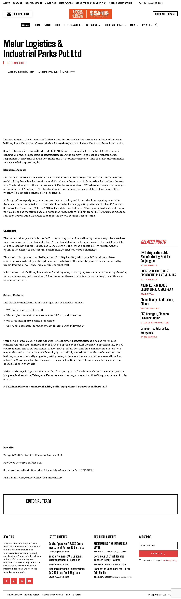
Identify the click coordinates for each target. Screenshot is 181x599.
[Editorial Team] (5, 72)
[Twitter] (85, 71)
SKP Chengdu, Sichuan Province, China (155, 316)
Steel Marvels (15, 62)
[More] (124, 71)
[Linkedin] (104, 71)
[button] (156, 24)
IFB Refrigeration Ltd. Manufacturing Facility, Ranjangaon (156, 257)
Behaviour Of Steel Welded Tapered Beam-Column (109, 558)
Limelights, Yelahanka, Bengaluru (155, 330)
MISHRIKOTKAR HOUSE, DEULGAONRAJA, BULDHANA (157, 287)
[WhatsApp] (98, 71)
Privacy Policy (170, 560)
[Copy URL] (117, 71)
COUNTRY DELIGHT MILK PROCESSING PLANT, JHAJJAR (158, 273)
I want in (156, 554)
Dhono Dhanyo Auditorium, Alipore (157, 302)
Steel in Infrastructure (155, 323)
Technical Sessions (104, 552)
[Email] (111, 71)
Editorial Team (26, 72)
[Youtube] (29, 581)
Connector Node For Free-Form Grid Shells (112, 571)
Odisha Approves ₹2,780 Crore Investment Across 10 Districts (66, 545)
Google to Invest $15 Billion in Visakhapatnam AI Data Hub (65, 558)
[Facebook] (78, 71)
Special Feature (150, 308)
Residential (147, 294)
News (51, 552)
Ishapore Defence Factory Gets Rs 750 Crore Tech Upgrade (67, 571)
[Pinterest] (91, 71)
